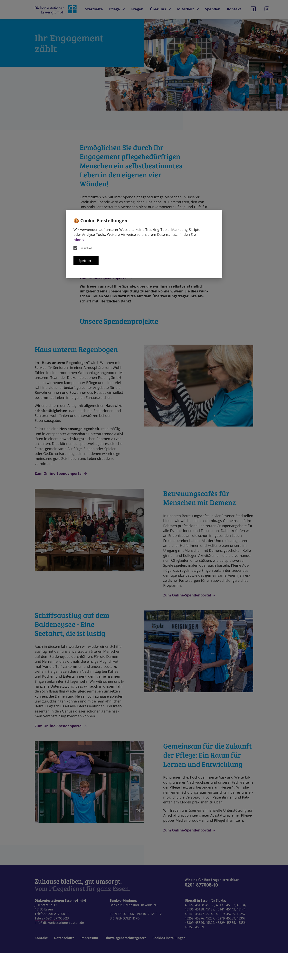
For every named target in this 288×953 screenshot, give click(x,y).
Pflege (114, 8)
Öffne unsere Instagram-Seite (267, 9)
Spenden (212, 8)
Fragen (137, 8)
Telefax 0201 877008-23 (52, 918)
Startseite (94, 8)
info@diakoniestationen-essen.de (59, 922)
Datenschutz (64, 938)
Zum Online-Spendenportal (59, 473)
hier (77, 239)
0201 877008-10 (201, 885)
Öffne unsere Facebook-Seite (253, 9)
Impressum (89, 938)
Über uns (158, 8)
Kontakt (234, 8)
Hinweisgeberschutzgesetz (125, 938)
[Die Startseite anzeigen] (56, 10)
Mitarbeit (185, 8)
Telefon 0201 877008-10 (52, 913)
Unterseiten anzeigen (123, 9)
